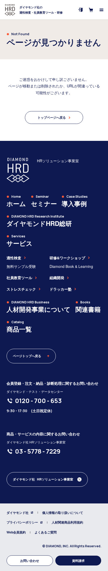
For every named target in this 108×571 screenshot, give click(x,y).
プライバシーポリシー (22, 522)
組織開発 (57, 277)
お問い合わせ (29, 560)
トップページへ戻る (51, 117)
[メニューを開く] (101, 10)
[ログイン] (80, 10)
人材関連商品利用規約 (67, 522)
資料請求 (78, 560)
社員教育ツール (19, 277)
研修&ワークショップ (67, 257)
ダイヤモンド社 (18, 512)
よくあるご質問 (46, 532)
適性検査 (14, 257)
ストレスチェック (21, 289)
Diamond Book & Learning (71, 266)
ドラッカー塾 (61, 289)
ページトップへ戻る (27, 355)
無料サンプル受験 (21, 266)
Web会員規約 (16, 532)
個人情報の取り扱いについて (62, 512)
